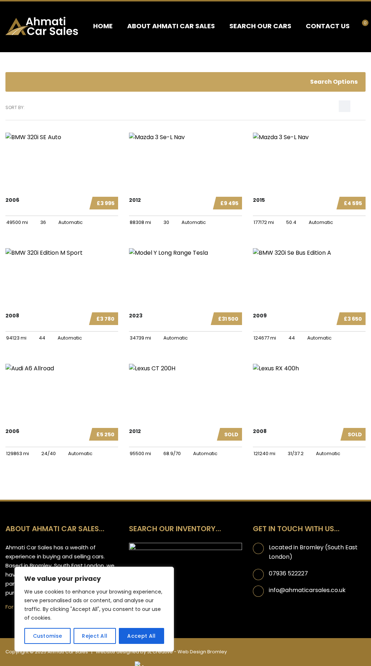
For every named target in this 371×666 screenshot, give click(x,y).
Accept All (141, 636)
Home (103, 25)
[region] (94, 609)
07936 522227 (288, 573)
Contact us (328, 25)
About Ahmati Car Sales (171, 25)
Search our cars (260, 25)
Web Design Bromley (202, 651)
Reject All (94, 636)
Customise (47, 636)
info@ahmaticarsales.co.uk (307, 590)
